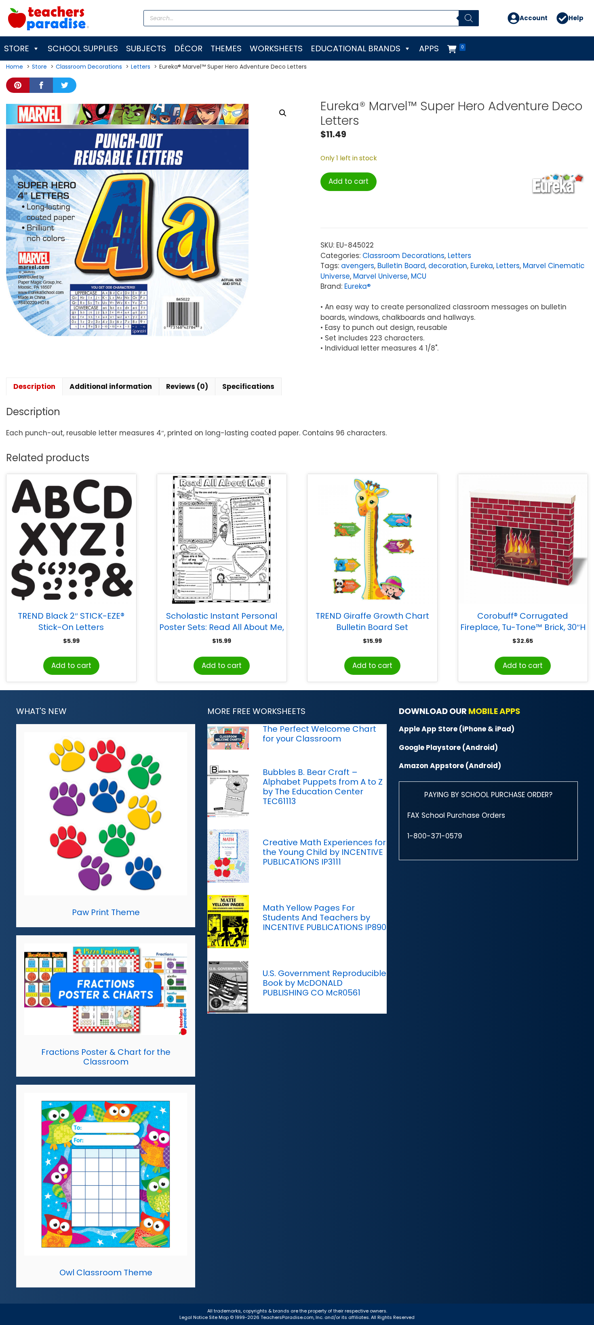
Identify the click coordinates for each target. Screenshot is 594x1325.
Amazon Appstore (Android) (450, 766)
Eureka (481, 266)
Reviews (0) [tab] (187, 386)
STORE (16, 48)
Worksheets (276, 48)
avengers (357, 266)
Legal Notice (193, 1317)
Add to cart (349, 181)
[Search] (469, 18)
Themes (226, 48)
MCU (418, 276)
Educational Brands (355, 48)
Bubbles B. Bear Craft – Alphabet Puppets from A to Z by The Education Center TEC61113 (323, 786)
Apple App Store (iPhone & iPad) (456, 729)
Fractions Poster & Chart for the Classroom (106, 1056)
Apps (429, 48)
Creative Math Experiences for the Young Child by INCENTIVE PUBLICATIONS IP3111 (324, 852)
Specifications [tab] (248, 386)
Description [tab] (34, 386)
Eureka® (357, 286)
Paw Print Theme (106, 912)
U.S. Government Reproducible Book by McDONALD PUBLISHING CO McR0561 (324, 982)
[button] (283, 113)
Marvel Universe (380, 276)
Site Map (219, 1317)
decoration (447, 266)
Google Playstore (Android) (448, 747)
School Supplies (83, 48)
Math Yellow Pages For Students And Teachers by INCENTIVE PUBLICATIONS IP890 (324, 917)
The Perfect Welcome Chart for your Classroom (319, 733)
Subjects (146, 48)
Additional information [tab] (111, 386)
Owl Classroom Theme (105, 1272)
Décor (188, 48)
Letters (459, 255)
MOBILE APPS (494, 711)
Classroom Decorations (403, 255)
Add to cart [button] (71, 665)
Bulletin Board (401, 266)
